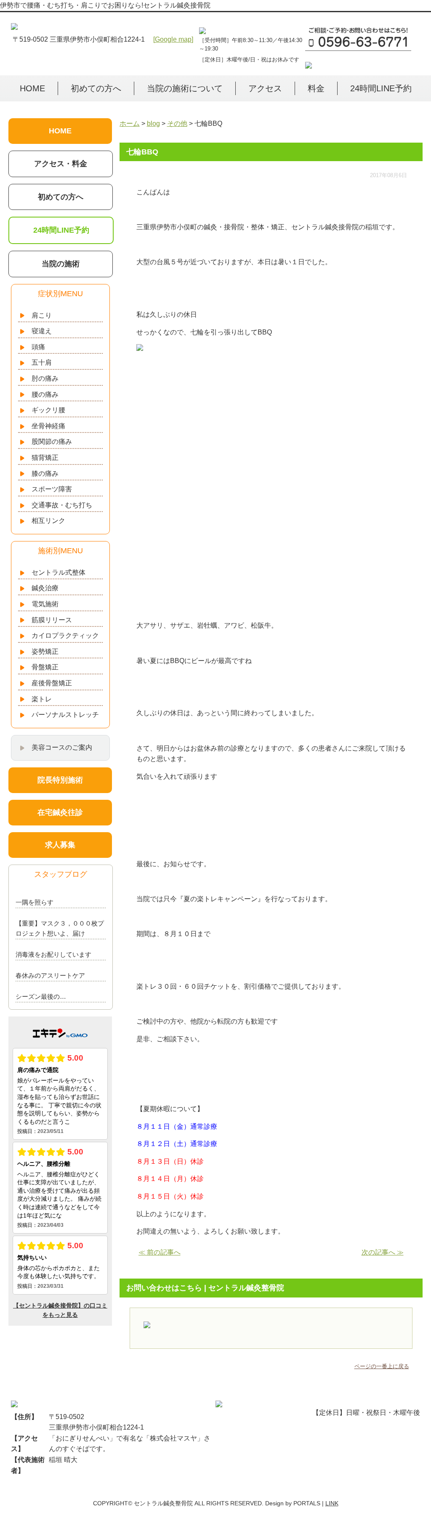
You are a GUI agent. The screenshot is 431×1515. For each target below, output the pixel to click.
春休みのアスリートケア (50, 975)
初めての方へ (96, 88)
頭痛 (38, 346)
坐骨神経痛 (48, 426)
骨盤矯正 (45, 667)
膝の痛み (45, 473)
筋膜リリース (52, 620)
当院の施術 (61, 264)
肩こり (42, 315)
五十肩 (42, 362)
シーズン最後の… (41, 996)
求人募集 (60, 845)
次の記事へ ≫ (383, 1252)
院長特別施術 (60, 780)
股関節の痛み (52, 441)
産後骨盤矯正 (52, 683)
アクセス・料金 (60, 163)
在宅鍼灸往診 (60, 812)
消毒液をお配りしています (53, 954)
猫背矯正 (45, 457)
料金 (316, 88)
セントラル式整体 (58, 572)
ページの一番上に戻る (381, 1366)
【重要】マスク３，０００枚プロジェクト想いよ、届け (60, 928)
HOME (32, 88)
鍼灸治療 (45, 588)
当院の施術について (185, 88)
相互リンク (48, 520)
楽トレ (42, 699)
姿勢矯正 (45, 651)
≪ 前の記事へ (159, 1252)
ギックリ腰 (48, 410)
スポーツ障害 (52, 489)
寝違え (42, 330)
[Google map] (173, 39)
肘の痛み (45, 378)
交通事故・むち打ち (62, 505)
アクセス (265, 88)
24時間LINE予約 (381, 88)
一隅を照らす (34, 902)
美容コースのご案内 (62, 747)
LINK (331, 1503)
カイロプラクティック (65, 635)
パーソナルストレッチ (65, 714)
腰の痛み (45, 394)
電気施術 (45, 604)
